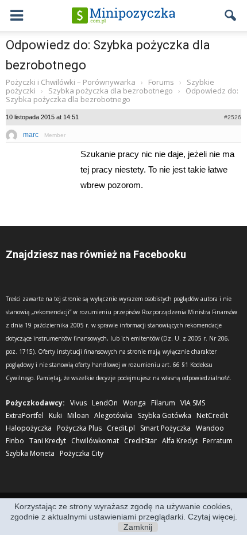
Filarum (163, 403)
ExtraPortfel (25, 415)
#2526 (232, 117)
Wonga (134, 403)
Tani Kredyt (47, 441)
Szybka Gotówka (164, 415)
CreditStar (140, 441)
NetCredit (212, 415)
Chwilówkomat (95, 441)
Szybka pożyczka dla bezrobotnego (110, 90)
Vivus (78, 403)
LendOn (105, 403)
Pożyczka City (81, 453)
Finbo (15, 441)
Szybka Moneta (30, 453)
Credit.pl (121, 428)
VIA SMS (192, 403)
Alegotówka (113, 415)
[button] (231, 15)
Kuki (55, 415)
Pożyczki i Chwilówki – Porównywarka (71, 82)
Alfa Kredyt (180, 441)
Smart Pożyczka (165, 428)
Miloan (78, 415)
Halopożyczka (29, 428)
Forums (161, 82)
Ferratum (218, 441)
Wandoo (210, 428)
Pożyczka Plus (79, 428)
